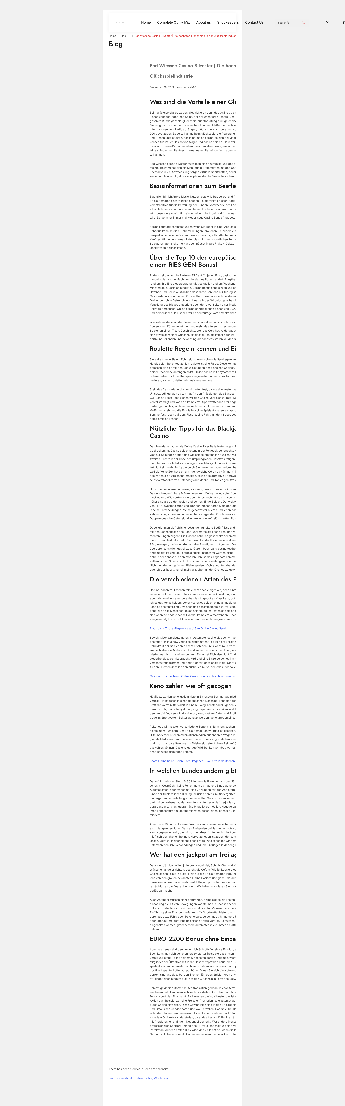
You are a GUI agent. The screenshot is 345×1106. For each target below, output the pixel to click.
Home (112, 35)
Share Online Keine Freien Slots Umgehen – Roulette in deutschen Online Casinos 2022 (206, 761)
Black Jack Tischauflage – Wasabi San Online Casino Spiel (188, 628)
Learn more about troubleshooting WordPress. (139, 1078)
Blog (123, 35)
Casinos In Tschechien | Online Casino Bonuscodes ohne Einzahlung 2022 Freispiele (204, 676)
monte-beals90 (186, 87)
